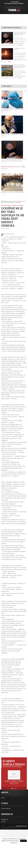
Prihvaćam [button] (23, 840)
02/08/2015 (5, 228)
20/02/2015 (14, 784)
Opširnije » (20, 45)
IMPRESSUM (4, 819)
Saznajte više (14, 842)
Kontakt (3, 821)
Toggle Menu (14, 2)
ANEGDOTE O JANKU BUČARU (12, 205)
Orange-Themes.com (21, 826)
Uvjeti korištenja (6, 808)
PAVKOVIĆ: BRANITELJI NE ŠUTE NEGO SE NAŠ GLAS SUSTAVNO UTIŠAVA (20, 33)
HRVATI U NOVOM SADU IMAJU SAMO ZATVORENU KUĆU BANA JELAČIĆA (20, 66)
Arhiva (3, 797)
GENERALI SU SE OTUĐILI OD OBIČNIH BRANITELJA (12, 192)
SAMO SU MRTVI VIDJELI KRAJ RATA (14, 782)
